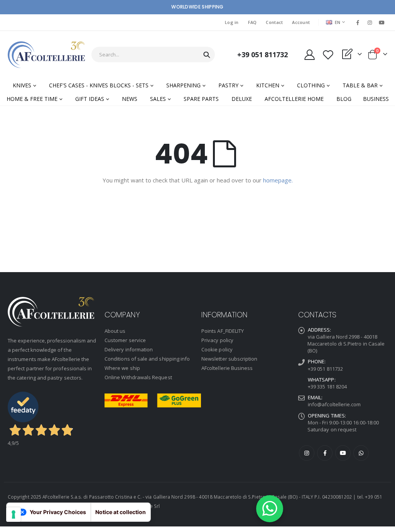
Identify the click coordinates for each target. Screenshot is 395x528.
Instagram (306, 453)
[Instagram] (370, 22)
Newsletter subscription (229, 358)
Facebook (325, 453)
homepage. (278, 180)
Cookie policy (217, 349)
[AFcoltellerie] (46, 54)
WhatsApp (361, 453)
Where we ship (122, 367)
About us (115, 330)
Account (301, 22)
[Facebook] (358, 22)
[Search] (206, 55)
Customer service (125, 340)
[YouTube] (382, 22)
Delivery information (129, 349)
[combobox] (153, 54)
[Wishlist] (328, 54)
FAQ (252, 22)
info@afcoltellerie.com (334, 404)
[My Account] (309, 54)
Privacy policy (217, 340)
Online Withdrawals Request (138, 377)
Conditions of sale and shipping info (147, 358)
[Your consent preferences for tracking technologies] (13, 514)
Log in (232, 22)
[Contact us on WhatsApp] (269, 508)
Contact (274, 22)
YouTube (343, 453)
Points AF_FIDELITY (222, 330)
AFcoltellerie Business (227, 367)
